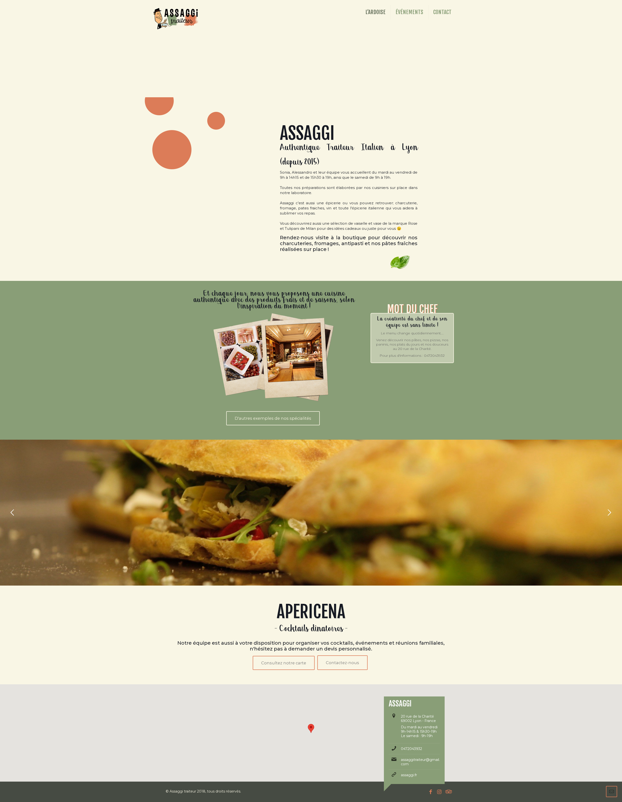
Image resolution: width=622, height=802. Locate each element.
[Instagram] (439, 792)
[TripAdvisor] (447, 792)
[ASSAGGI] (176, 11)
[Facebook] (430, 792)
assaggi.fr (409, 775)
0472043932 (411, 749)
